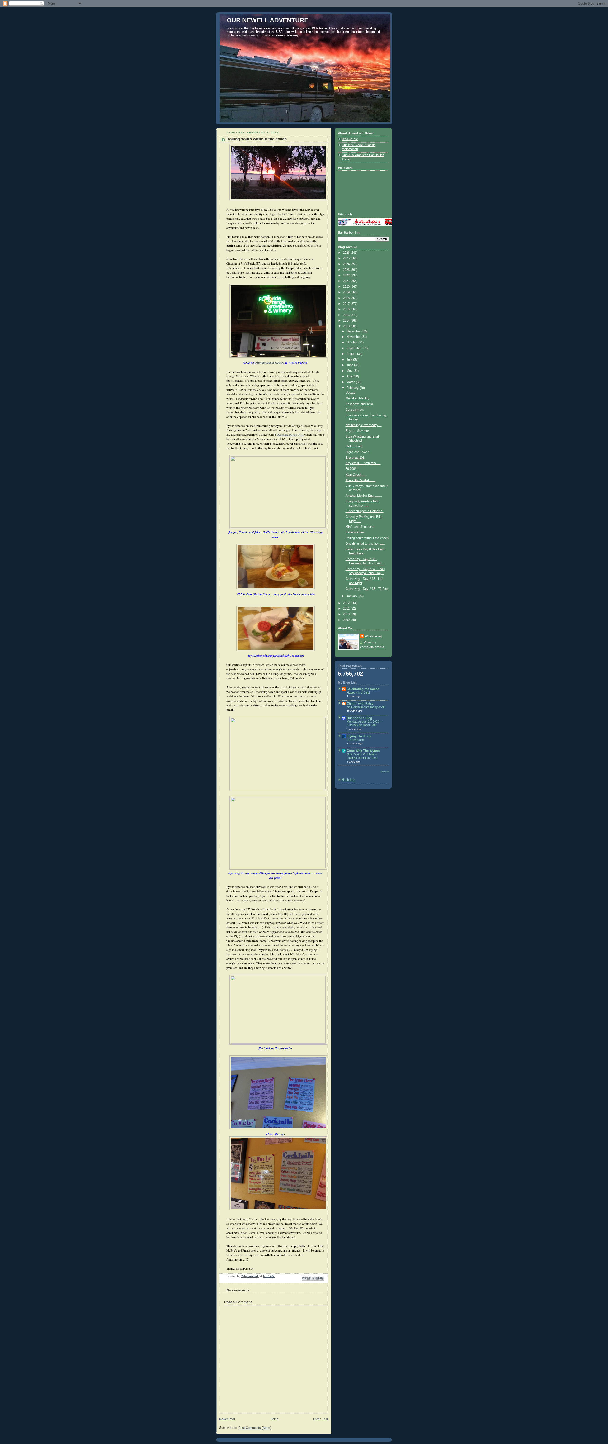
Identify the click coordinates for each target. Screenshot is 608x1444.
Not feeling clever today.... (364, 425)
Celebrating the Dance (363, 689)
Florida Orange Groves (269, 362)
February (353, 388)
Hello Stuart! (354, 446)
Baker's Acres (355, 532)
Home (274, 1419)
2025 (347, 258)
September (354, 348)
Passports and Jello (359, 404)
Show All (384, 771)
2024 (347, 264)
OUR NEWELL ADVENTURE (267, 20)
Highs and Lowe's (358, 452)
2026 (347, 252)
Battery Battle (355, 740)
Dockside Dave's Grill (290, 435)
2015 (347, 315)
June (350, 365)
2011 (347, 608)
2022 (347, 275)
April (350, 376)
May (350, 370)
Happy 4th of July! (358, 692)
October (352, 342)
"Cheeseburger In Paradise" (365, 511)
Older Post (320, 1419)
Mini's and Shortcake (360, 527)
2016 (347, 309)
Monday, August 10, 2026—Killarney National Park (364, 723)
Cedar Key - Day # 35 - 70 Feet (367, 589)
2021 (347, 281)
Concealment (355, 409)
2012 (347, 603)
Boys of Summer (357, 431)
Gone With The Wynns (363, 751)
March (351, 382)
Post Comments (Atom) (254, 1428)
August (352, 354)
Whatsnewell (373, 636)
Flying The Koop (359, 736)
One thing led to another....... (365, 543)
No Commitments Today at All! (366, 707)
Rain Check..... (356, 474)
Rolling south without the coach (367, 538)
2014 (347, 320)
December (354, 331)
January (352, 596)
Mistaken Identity (357, 398)
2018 (347, 298)
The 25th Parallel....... (360, 480)
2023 (347, 270)
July (350, 359)
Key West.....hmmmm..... (363, 463)
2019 (347, 292)
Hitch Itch (348, 780)
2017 (347, 303)
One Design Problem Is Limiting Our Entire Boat (362, 756)
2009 (347, 620)
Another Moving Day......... (364, 495)
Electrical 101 (355, 457)
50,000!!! (352, 469)
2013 (347, 326)
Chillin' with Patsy (360, 703)
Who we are (350, 139)
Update (350, 392)
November (354, 336)
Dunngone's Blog (359, 718)
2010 (347, 614)
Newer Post (227, 1419)
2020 (347, 286)
